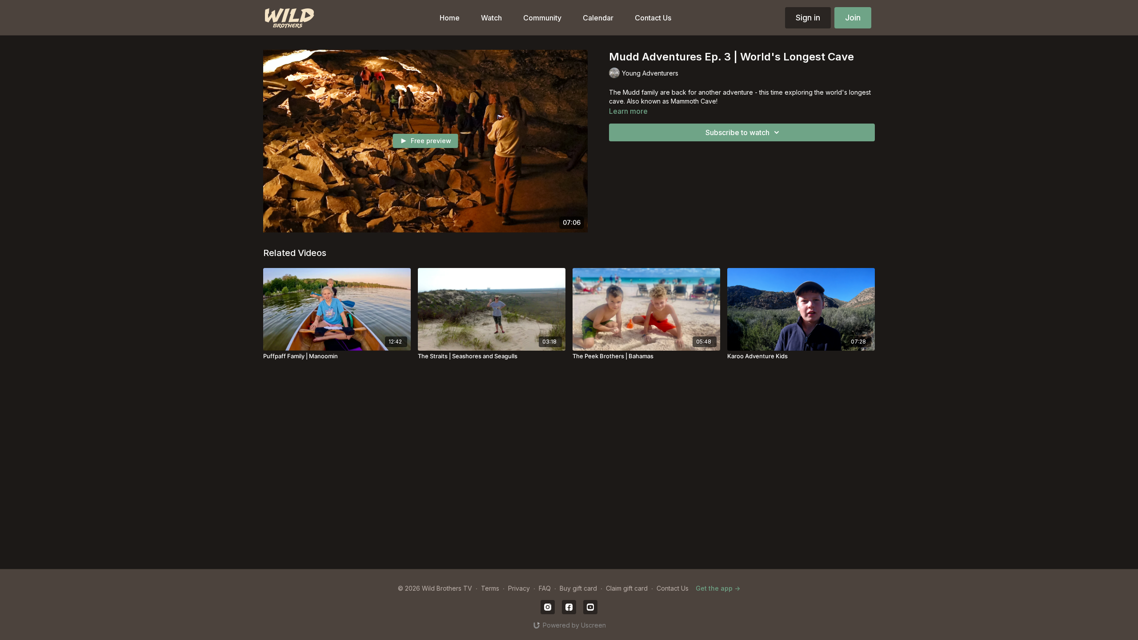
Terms (490, 588)
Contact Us (673, 588)
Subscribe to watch (737, 132)
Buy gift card (578, 588)
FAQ (545, 588)
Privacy (519, 588)
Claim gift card (627, 588)
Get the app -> (718, 588)
